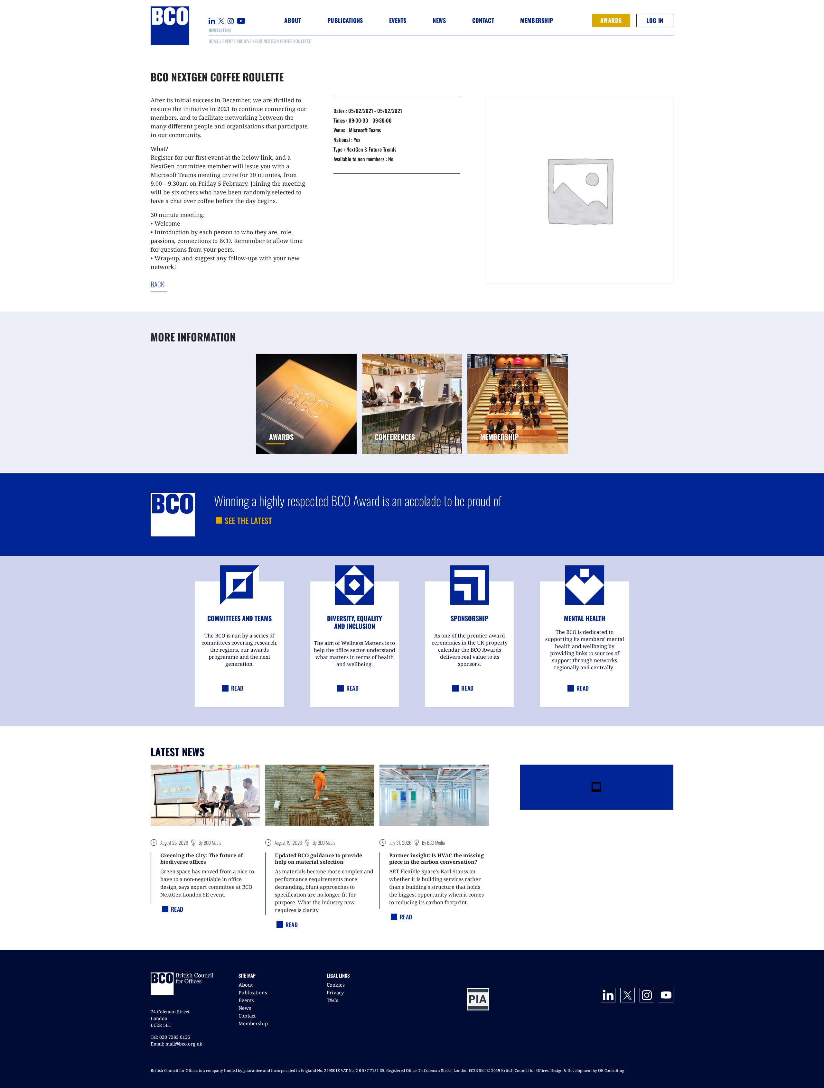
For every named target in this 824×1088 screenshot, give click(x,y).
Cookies (336, 984)
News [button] (439, 20)
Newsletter (220, 30)
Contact (483, 20)
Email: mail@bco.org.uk (176, 1044)
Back (184, 284)
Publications (253, 992)
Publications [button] (345, 20)
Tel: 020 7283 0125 (170, 1037)
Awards (611, 20)
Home (214, 41)
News (245, 1008)
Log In (654, 20)
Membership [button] (536, 20)
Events (246, 1000)
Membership (253, 1023)
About (246, 984)
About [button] (292, 20)
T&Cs (332, 1000)
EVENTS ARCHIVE (236, 41)
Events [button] (398, 20)
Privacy (335, 992)
